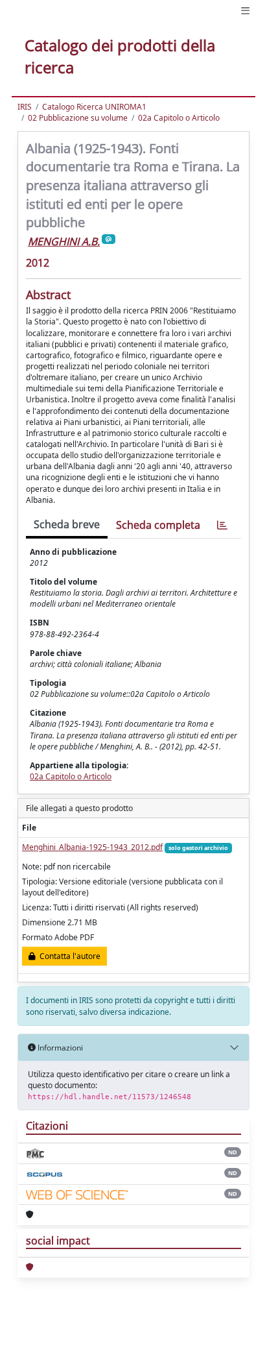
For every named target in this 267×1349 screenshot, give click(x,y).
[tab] (222, 525)
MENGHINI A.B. (64, 241)
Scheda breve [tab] (67, 524)
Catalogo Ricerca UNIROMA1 (94, 106)
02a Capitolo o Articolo (179, 117)
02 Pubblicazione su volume (78, 117)
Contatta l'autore (68, 956)
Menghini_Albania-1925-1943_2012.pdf (92, 847)
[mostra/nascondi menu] (245, 11)
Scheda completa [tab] (158, 525)
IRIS (24, 106)
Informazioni (59, 1047)
